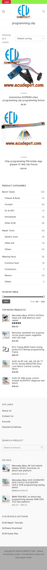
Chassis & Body (12, 198)
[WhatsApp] (32, 565)
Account (6, 421)
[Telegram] (40, 565)
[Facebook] (4, 565)
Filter (6, 301)
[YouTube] (20, 565)
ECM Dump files (10, 533)
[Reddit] (28, 565)
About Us (6, 410)
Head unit (9, 243)
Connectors (10, 269)
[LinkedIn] (24, 565)
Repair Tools (8, 230)
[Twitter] (8, 565)
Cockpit (9, 204)
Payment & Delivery (11, 427)
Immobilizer (10, 216)
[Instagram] (12, 565)
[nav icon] (3, 11)
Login (6, 2)
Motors (8, 275)
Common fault (12, 263)
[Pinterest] (16, 565)
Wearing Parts (9, 256)
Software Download (12, 528)
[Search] (42, 447)
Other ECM (10, 223)
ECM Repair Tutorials (12, 522)
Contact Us (7, 416)
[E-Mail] (36, 565)
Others (23, 93)
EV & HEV (9, 210)
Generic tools (11, 236)
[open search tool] (44, 11)
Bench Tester (8, 192)
